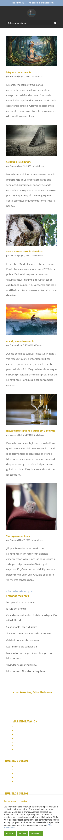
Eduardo (14, 76)
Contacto (20, 745)
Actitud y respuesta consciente (20, 341)
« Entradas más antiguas (20, 591)
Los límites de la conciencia (21, 646)
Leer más (43, 825)
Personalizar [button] (36, 833)
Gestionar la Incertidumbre (18, 161)
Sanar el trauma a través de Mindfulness (24, 251)
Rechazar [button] (23, 833)
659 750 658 (17, 2)
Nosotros (20, 727)
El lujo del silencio (16, 608)
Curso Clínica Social (26, 777)
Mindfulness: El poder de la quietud (26, 671)
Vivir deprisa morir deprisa (18, 536)
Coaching (20, 738)
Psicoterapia (22, 734)
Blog (17, 749)
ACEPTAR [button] (10, 833)
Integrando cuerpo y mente (18, 72)
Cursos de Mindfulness (28, 730)
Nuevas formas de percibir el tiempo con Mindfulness (30, 430)
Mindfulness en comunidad (31, 770)
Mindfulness (37, 76)
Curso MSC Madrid (25, 766)
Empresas (21, 742)
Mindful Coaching (25, 781)
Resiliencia (21, 773)
